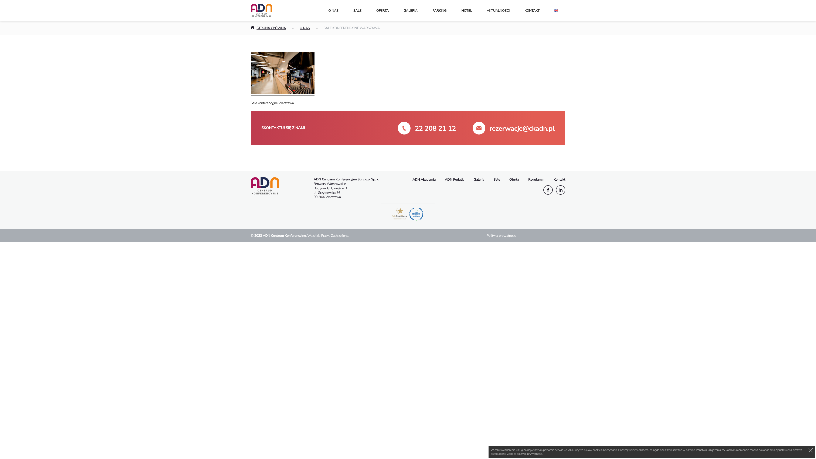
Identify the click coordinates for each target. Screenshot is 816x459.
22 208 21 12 (435, 128)
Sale (357, 10)
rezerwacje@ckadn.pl (522, 128)
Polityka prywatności (501, 235)
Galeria (410, 10)
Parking (439, 10)
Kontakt (532, 10)
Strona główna (271, 28)
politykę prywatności (529, 454)
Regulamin (536, 179)
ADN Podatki (455, 179)
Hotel (466, 10)
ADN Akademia (424, 179)
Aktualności (498, 10)
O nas (333, 10)
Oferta (382, 10)
